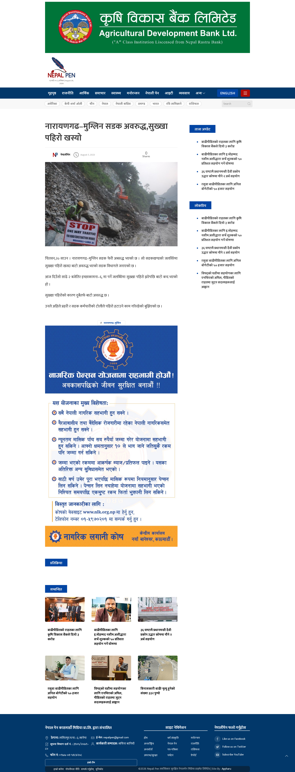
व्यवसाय (184, 93)
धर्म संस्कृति (173, 738)
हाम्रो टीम (91, 762)
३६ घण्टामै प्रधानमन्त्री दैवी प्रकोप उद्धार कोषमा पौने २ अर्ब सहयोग (156, 634)
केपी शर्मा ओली (73, 103)
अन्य (199, 93)
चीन (92, 103)
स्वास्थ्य (116, 93)
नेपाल (105, 103)
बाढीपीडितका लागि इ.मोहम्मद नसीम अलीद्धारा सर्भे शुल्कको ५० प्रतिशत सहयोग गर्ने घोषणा (110, 637)
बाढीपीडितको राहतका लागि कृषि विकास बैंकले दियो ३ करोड (65, 634)
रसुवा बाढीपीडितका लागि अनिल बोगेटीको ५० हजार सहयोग (63, 693)
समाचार (100, 93)
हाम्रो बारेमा (59, 769)
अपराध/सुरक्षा (150, 755)
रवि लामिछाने (173, 103)
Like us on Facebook (233, 739)
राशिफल (194, 103)
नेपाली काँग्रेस (123, 103)
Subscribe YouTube (233, 754)
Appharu (226, 769)
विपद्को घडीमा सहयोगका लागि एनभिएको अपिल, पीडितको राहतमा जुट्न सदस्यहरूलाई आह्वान (110, 695)
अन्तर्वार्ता (148, 749)
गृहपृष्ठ (52, 93)
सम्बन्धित (56, 589)
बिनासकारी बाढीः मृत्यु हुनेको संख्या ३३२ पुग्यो (158, 691)
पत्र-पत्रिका (172, 749)
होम (146, 738)
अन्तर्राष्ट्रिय (149, 743)
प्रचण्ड (141, 103)
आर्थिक (84, 93)
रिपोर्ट (193, 755)
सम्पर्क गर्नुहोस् (87, 769)
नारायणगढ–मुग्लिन (112, 323)
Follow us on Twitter (234, 746)
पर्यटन (170, 755)
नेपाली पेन (152, 93)
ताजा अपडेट (202, 129)
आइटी (169, 93)
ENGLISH (227, 93)
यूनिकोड (99, 769)
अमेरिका (52, 103)
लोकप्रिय (200, 206)
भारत (156, 103)
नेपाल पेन (172, 743)
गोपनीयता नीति (72, 769)
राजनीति (67, 93)
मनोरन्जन (133, 93)
